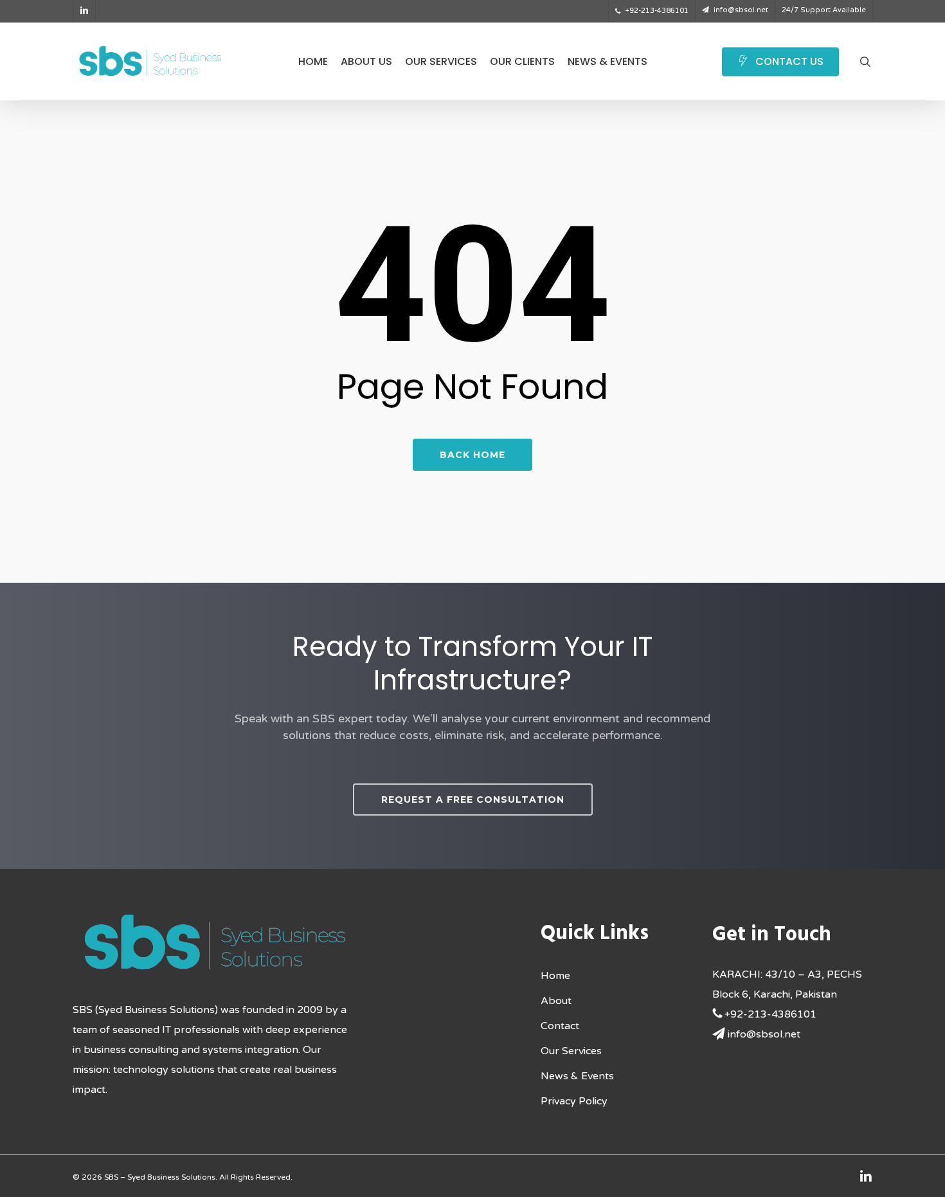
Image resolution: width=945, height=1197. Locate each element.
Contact (560, 1025)
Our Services (571, 1051)
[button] (473, 799)
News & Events (577, 1076)
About (556, 1000)
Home (555, 975)
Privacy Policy (574, 1101)
